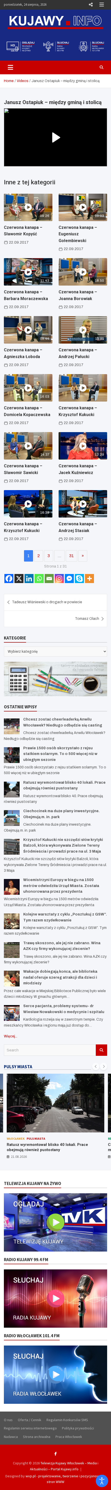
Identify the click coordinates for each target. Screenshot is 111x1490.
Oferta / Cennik (29, 1420)
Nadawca (11, 1436)
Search (101, 1050)
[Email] (49, 578)
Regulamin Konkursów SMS (67, 1420)
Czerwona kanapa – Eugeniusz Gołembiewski (78, 234)
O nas (8, 1420)
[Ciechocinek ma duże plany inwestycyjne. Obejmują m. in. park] (12, 818)
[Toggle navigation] (10, 67)
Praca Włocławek (69, 1436)
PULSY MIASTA (18, 1067)
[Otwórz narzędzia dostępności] (102, 1481)
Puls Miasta (29, 1138)
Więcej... (10, 1036)
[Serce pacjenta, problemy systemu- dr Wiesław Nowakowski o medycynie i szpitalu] (12, 1013)
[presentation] (95, 1066)
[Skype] (79, 578)
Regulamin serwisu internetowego (30, 1428)
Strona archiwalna (36, 1436)
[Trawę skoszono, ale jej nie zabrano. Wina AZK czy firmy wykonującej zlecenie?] (12, 950)
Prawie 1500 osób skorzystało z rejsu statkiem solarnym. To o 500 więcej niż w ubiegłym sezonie (60, 754)
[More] (89, 578)
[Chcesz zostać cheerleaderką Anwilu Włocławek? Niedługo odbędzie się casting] (12, 726)
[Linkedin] (29, 578)
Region (12, 1138)
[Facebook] (8, 578)
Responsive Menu (90, 4)
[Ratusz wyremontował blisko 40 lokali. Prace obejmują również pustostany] (12, 789)
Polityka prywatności (78, 1428)
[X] (18, 578)
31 (71, 556)
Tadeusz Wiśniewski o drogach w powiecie (47, 602)
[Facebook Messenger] (69, 578)
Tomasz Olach (87, 619)
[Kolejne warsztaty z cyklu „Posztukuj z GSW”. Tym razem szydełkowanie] (12, 921)
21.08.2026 (19, 1156)
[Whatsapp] (39, 578)
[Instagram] (59, 578)
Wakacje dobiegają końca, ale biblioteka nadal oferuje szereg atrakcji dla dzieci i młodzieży (60, 977)
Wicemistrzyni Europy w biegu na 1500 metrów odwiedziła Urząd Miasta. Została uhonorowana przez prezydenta (61, 885)
